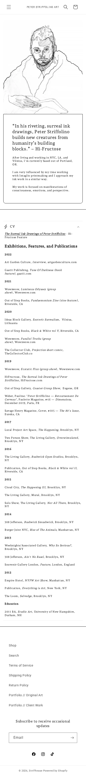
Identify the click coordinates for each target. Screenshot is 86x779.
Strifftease (36, 770)
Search (14, 655)
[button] (9, 7)
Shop (12, 645)
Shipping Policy (20, 675)
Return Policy (19, 685)
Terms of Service (21, 665)
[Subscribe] (72, 738)
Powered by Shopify (55, 770)
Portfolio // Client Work (26, 705)
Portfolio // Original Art (26, 695)
